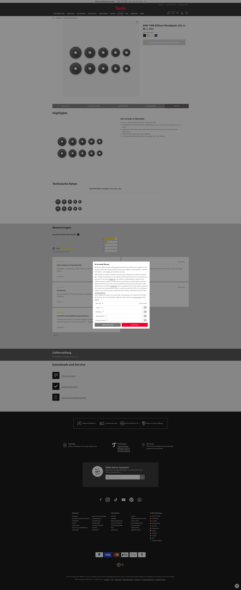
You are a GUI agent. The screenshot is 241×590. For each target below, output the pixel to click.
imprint (97, 299)
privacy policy (137, 297)
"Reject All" (112, 279)
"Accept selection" (100, 292)
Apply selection (107, 325)
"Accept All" (113, 286)
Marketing (99, 312)
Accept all (134, 325)
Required (98, 303)
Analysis (98, 307)
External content (100, 320)
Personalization (100, 316)
